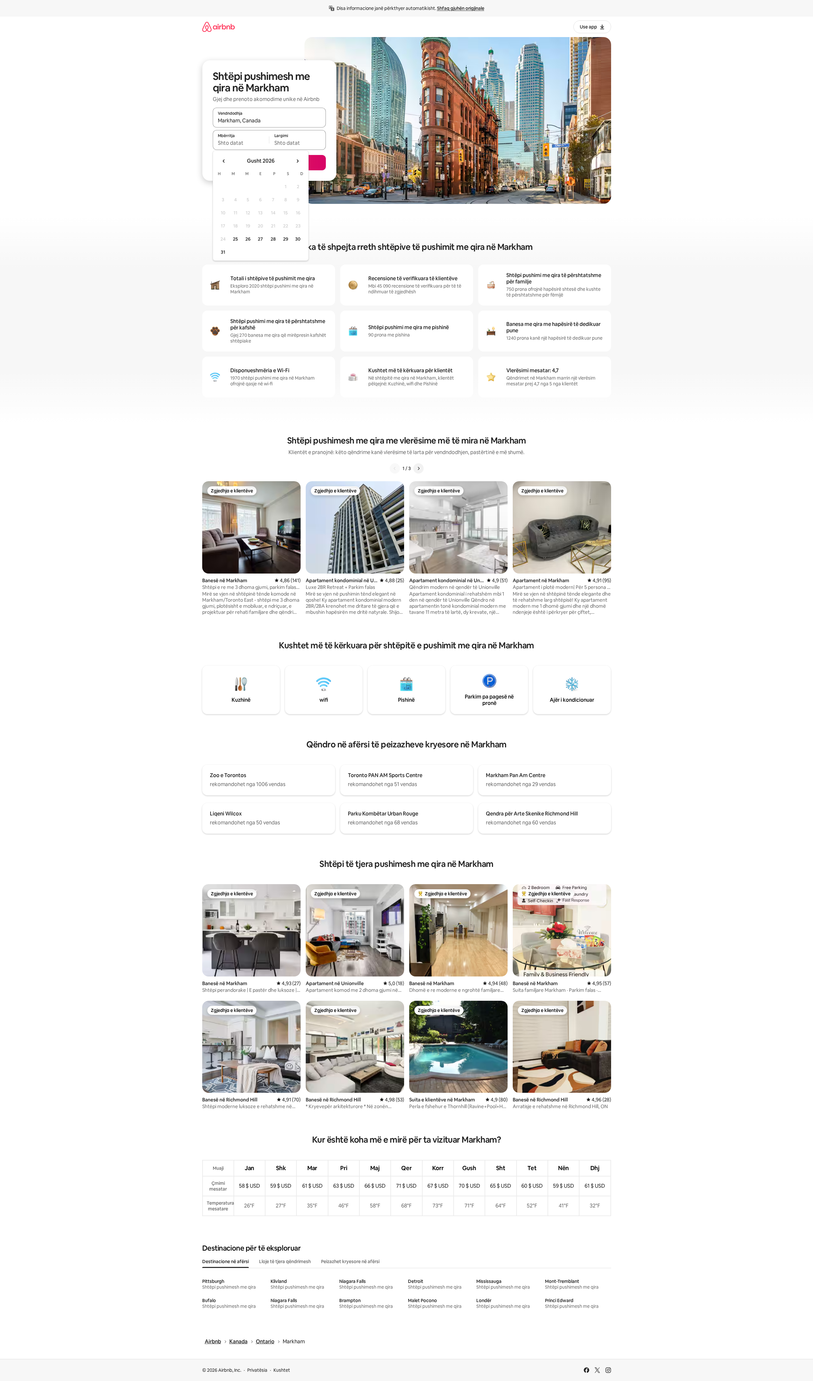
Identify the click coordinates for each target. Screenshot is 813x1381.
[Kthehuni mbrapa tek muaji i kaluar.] (224, 161)
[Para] (418, 468)
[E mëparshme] (395, 468)
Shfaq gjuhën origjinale (460, 8)
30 (298, 239)
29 (285, 239)
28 (273, 239)
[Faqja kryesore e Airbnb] (218, 27)
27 (260, 239)
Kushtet (281, 1370)
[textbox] (241, 143)
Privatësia (257, 1370)
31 (223, 252)
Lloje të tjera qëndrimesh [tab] (285, 1261)
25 (235, 239)
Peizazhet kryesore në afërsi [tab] (350, 1261)
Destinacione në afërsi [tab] (225, 1261)
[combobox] (269, 120)
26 (247, 239)
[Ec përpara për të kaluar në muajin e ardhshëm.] (297, 161)
